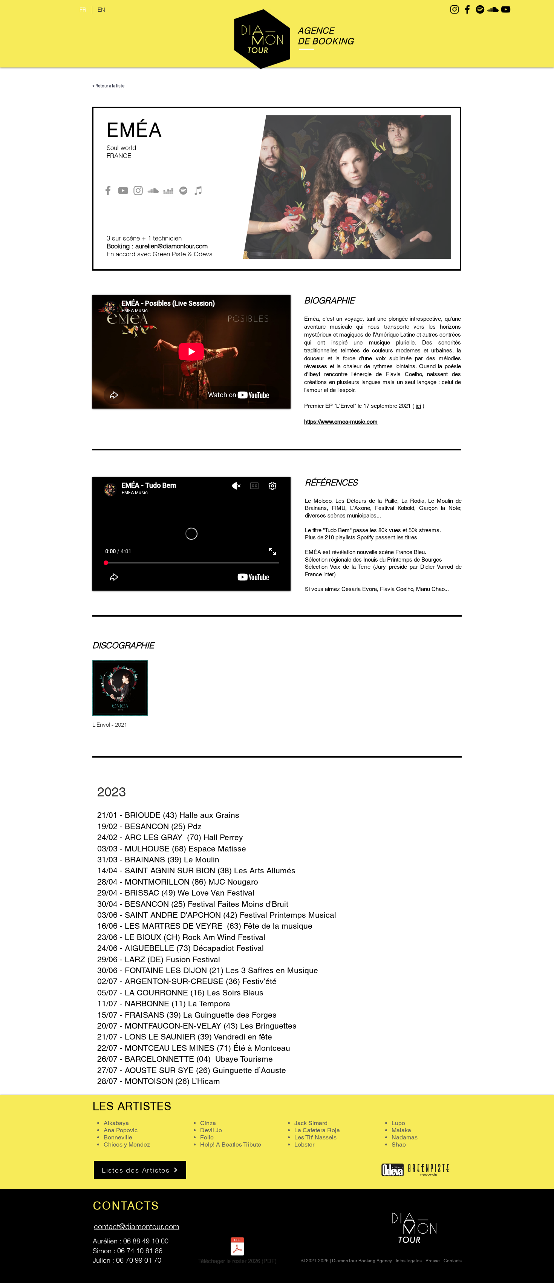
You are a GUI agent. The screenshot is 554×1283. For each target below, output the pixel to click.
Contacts (453, 1260)
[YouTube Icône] (505, 9)
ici (418, 406)
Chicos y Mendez (127, 1144)
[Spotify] (480, 9)
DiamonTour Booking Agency (362, 1260)
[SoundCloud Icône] (493, 9)
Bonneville (118, 1137)
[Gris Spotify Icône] (183, 190)
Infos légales (409, 1260)
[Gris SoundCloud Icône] (153, 190)
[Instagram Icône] (454, 9)
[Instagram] (138, 190)
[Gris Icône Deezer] (168, 190)
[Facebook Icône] (467, 9)
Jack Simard (311, 1123)
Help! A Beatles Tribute (230, 1144)
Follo (207, 1137)
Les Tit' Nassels (315, 1137)
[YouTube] (123, 190)
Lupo (398, 1123)
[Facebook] (108, 190)
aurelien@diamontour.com (171, 246)
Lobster (304, 1144)
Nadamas (405, 1137)
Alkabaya (116, 1123)
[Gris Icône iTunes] (198, 190)
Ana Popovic (121, 1130)
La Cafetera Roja (317, 1130)
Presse (432, 1260)
